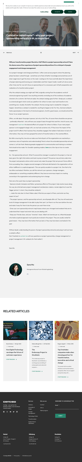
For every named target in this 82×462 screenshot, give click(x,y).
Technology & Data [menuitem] (33, 416)
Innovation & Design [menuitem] (31, 408)
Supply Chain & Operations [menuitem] (32, 422)
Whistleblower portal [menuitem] (26, 455)
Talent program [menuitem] (44, 410)
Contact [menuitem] (42, 404)
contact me (24, 236)
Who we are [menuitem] (43, 401)
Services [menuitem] (30, 401)
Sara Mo (8, 31)
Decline (70, 11)
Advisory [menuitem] (30, 404)
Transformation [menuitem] (32, 419)
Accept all (57, 11)
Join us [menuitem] (41, 407)
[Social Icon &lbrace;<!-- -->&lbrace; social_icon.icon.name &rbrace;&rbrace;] (4, 411)
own (21, 124)
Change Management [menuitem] (31, 412)
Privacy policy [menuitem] (17, 455)
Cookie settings (44, 11)
